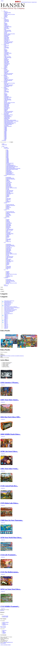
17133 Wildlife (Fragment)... (9, 606)
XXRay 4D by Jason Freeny (8, 41)
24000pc (5, 128)
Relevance (2, 354)
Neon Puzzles (6, 119)
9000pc (5, 131)
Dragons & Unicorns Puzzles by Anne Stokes (13, 168)
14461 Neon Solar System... (9, 468)
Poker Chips (6, 27)
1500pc (5, 137)
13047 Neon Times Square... (9, 400)
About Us (3, 623)
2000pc (5, 136)
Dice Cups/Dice (6, 28)
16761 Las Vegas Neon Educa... (10, 589)
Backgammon (6, 19)
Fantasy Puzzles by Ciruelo (8, 121)
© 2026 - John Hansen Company (5, 644)
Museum (4, 75)
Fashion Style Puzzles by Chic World (10, 122)
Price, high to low (21, 355)
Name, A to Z (6, 355)
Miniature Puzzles (7, 118)
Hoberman (6, 11)
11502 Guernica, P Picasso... (9, 382)
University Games (7, 63)
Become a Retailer (5, 616)
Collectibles (5, 81)
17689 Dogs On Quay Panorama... (11, 520)
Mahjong (5, 23)
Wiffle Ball (6, 15)
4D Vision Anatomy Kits (8, 42)
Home (3, 146)
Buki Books (6, 36)
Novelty (4, 87)
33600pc (7, 161)
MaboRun (5, 67)
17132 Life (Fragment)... (8, 555)
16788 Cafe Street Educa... (9, 451)
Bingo (5, 29)
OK (1, 287)
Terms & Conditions (5, 622)
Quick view (2, 384)
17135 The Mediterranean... (9, 572)
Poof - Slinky (6, 40)
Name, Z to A (10, 355)
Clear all (2, 291)
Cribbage (5, 51)
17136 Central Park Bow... (9, 486)
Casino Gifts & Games (7, 31)
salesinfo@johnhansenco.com (8, 642)
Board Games (6, 62)
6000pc (5, 133)
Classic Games (6, 21)
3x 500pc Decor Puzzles (8, 124)
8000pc (5, 132)
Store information (3, 643)
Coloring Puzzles (7, 117)
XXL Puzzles (6, 125)
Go (4, 22)
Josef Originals (6, 43)
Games (4, 44)
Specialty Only (6, 20)
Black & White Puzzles (7, 116)
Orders (3, 631)
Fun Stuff (5, 13)
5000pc (5, 134)
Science (4, 68)
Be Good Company (7, 34)
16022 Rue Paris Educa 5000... (10, 417)
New (5, 284)
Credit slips (4, 632)
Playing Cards (6, 25)
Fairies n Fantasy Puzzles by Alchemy (10, 120)
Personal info (4, 630)
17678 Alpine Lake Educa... (9, 503)
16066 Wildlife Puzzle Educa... (10, 434)
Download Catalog (5, 624)
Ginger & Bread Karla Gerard (9, 123)
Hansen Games (6, 38)
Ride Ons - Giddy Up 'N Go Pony (9, 14)
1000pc (5, 138)
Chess (5, 18)
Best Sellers (4, 140)
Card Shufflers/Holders (7, 26)
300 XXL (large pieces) (8, 126)
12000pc (5, 130)
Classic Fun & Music (7, 12)
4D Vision (5, 147)
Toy (3, 10)
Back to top (2, 610)
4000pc (7, 154)
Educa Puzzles (6, 148)
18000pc (5, 129)
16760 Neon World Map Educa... (11, 537)
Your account (3, 626)
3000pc (7, 153)
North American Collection (8, 114)
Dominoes (5, 50)
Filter (1, 356)
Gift (3, 17)
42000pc (5, 127)
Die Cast (5, 32)
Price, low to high (15, 355)
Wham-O (5, 16)
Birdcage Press (6, 35)
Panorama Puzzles (7, 115)
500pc (5, 139)
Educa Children (6, 37)
